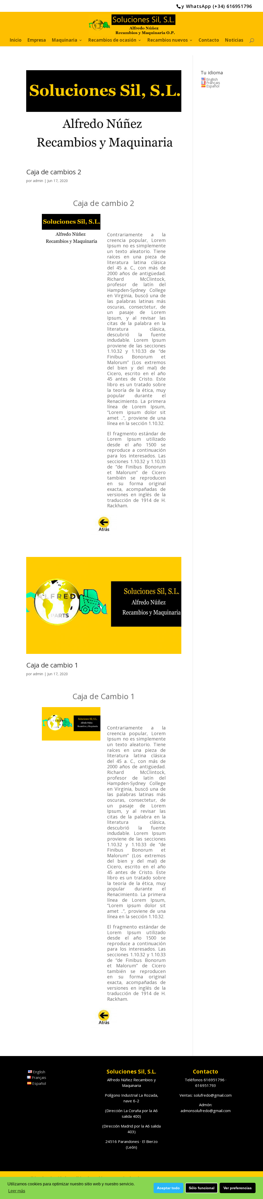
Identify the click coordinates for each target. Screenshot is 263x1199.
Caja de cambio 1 (52, 665)
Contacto (209, 40)
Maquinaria (64, 40)
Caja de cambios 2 (53, 171)
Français (213, 82)
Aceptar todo (168, 1188)
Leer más (16, 1191)
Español (212, 86)
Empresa (36, 40)
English (212, 79)
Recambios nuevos (167, 40)
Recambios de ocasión (112, 40)
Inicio (16, 40)
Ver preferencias (237, 1188)
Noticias (234, 40)
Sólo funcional (201, 1188)
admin (38, 180)
